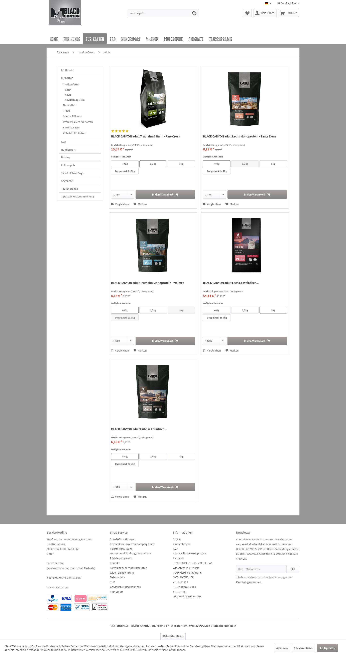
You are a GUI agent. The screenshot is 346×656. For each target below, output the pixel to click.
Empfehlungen (182, 544)
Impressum (117, 591)
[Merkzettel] (247, 13)
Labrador (178, 558)
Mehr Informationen (174, 650)
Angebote (67, 181)
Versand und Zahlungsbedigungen (130, 553)
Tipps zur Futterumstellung (77, 196)
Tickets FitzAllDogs (72, 173)
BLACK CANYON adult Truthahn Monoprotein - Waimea (147, 283)
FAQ (63, 142)
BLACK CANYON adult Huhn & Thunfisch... (139, 429)
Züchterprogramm (121, 558)
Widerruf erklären (173, 636)
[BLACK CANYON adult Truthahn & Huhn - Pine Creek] (153, 98)
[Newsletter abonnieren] (292, 569)
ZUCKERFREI (180, 582)
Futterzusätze (71, 127)
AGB (112, 582)
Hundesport (68, 149)
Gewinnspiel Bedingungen (125, 587)
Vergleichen (122, 204)
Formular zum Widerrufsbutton (128, 568)
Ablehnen (282, 648)
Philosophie (68, 165)
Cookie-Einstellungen (122, 539)
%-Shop (65, 157)
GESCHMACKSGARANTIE (187, 596)
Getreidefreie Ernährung (187, 572)
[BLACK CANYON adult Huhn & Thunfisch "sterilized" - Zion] (153, 391)
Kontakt (115, 563)
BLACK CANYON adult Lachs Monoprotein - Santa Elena (239, 136)
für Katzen (67, 78)
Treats (66, 110)
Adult (68, 94)
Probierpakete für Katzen (78, 122)
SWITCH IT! (179, 591)
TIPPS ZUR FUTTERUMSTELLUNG (192, 563)
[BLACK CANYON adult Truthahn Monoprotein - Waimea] (153, 245)
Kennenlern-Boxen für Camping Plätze (132, 544)
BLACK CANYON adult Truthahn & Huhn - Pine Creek (145, 136)
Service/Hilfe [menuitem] (288, 3)
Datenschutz (117, 577)
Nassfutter (69, 105)
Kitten (68, 89)
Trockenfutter (71, 84)
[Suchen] (194, 13)
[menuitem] (163, 15)
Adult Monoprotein (75, 99)
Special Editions (72, 116)
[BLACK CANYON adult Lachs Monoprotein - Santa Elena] (245, 98)
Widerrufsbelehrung (122, 572)
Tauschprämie (69, 188)
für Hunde (67, 70)
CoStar (177, 539)
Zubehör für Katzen (74, 133)
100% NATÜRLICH (183, 577)
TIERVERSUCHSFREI (184, 587)
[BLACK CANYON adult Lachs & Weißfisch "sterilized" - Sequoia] (245, 245)
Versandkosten (164, 625)
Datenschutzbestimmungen (271, 577)
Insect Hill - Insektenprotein (189, 553)
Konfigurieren (327, 648)
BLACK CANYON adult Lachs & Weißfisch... (231, 283)
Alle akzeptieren (303, 648)
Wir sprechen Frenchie (186, 568)
